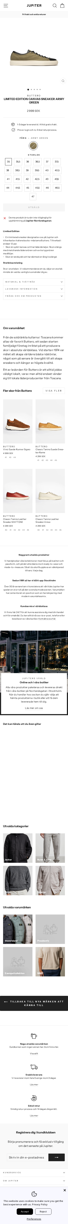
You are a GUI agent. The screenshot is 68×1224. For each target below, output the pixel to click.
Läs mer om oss (34, 707)
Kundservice (12, 1173)
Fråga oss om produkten (23, 296)
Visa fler (54, 390)
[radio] (33, 145)
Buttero (34, 95)
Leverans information (21, 289)
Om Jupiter (10, 1181)
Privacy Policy (40, 1204)
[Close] (65, 1190)
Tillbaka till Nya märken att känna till (36, 1003)
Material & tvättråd (20, 282)
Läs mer (34, 1084)
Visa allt (34, 1053)
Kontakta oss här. (47, 618)
